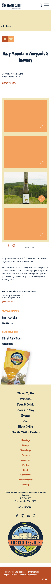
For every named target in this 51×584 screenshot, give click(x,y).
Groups (25, 445)
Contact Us (25, 474)
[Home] (12, 6)
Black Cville (25, 426)
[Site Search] (40, 5)
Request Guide (7, 344)
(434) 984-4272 (9, 82)
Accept (44, 579)
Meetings (25, 440)
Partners (25, 455)
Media (25, 464)
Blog (25, 469)
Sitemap (26, 484)
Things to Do (25, 393)
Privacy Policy (25, 479)
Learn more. (32, 574)
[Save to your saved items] (11, 39)
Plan (25, 421)
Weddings (25, 450)
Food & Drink (25, 404)
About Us (25, 459)
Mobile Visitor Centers (26, 432)
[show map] (5, 39)
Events (25, 415)
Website (27, 247)
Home (8, 26)
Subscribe (5, 323)
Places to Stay (25, 410)
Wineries (26, 399)
